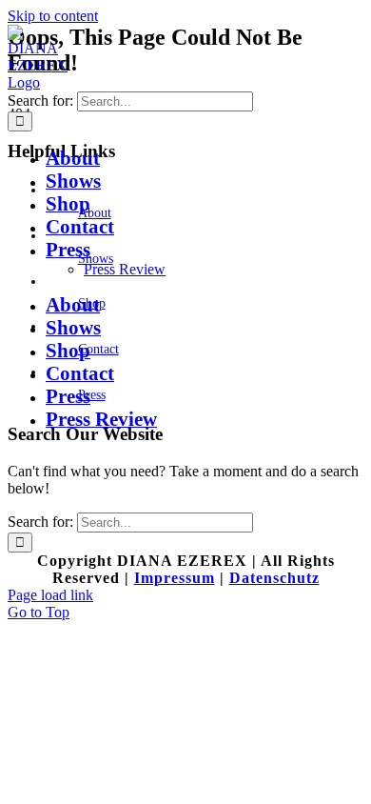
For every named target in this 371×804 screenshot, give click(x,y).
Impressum (174, 578)
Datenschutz (274, 578)
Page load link (50, 595)
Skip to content (53, 16)
